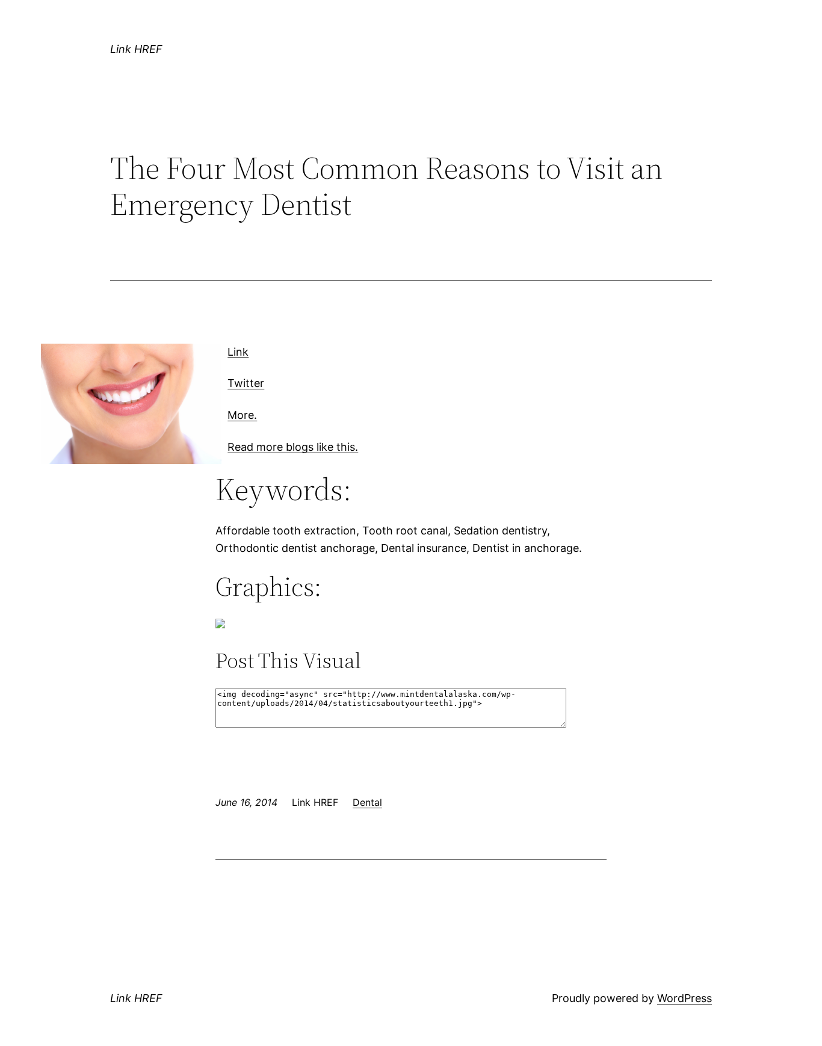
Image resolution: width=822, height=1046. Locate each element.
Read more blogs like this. (292, 447)
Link (238, 351)
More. (242, 415)
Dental (367, 802)
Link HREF (136, 49)
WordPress (684, 998)
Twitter (245, 383)
